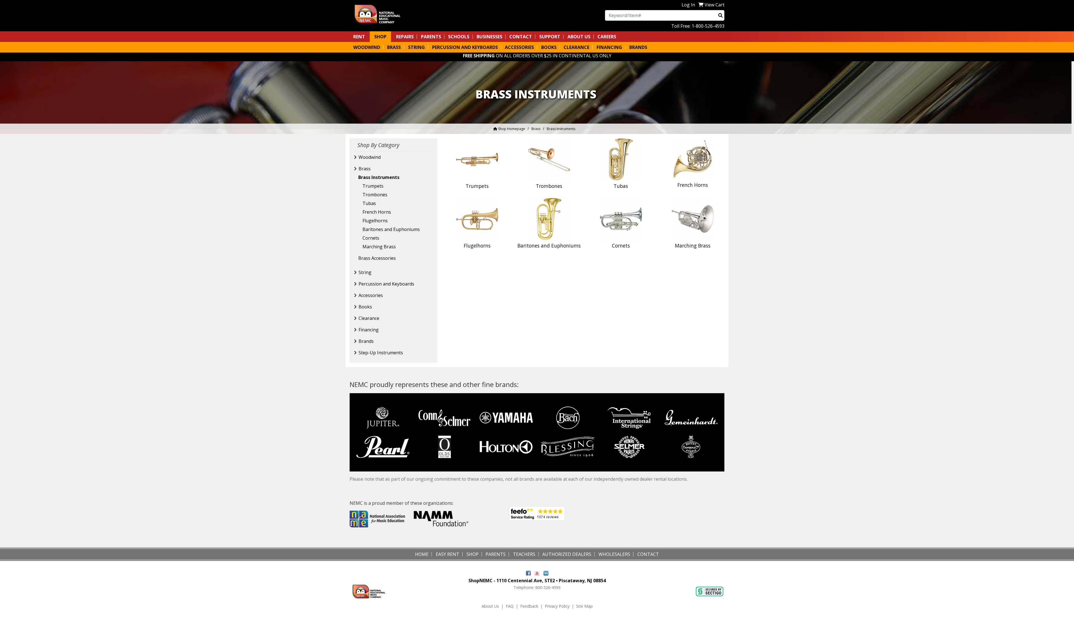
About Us (490, 606)
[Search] (720, 15)
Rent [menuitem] (359, 37)
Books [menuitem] (549, 47)
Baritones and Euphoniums (391, 229)
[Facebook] (528, 572)
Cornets (370, 238)
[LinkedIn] (546, 572)
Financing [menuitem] (609, 47)
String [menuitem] (416, 47)
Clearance (369, 318)
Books (365, 307)
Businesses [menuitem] (489, 37)
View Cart (714, 5)
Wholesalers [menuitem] (614, 554)
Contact (520, 37)
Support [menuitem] (549, 37)
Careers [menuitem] (606, 37)
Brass (535, 128)
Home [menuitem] (421, 554)
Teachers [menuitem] (524, 554)
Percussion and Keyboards (386, 284)
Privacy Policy (557, 606)
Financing (369, 330)
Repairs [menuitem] (405, 37)
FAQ (510, 606)
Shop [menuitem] (380, 37)
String (365, 272)
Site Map (584, 606)
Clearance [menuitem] (576, 47)
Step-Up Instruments (381, 353)
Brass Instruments (378, 177)
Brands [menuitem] (638, 47)
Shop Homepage (511, 128)
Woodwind (370, 157)
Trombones (374, 195)
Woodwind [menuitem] (366, 47)
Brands (366, 341)
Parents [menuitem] (431, 37)
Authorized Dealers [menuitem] (566, 554)
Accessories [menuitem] (519, 47)
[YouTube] (537, 572)
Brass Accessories (377, 258)
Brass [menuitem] (394, 47)
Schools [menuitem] (458, 37)
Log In (688, 5)
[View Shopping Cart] (700, 5)
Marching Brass (379, 247)
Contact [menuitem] (648, 554)
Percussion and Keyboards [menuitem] (465, 47)
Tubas (369, 203)
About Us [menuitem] (578, 37)
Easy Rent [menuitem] (447, 554)
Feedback (529, 606)
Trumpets (372, 186)
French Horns (376, 212)
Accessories (371, 295)
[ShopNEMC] (379, 14)
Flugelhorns (375, 221)
